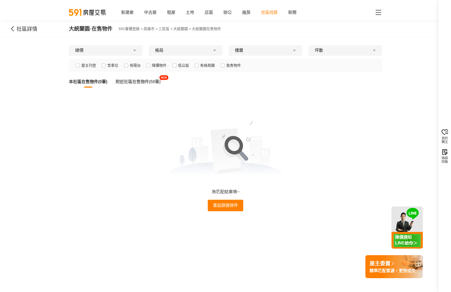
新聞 (292, 12)
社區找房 (269, 12)
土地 (190, 12)
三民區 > (165, 29)
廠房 (246, 12)
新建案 (127, 12)
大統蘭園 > (182, 29)
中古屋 (150, 12)
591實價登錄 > (131, 29)
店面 (209, 12)
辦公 (227, 12)
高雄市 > (151, 29)
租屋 (171, 12)
